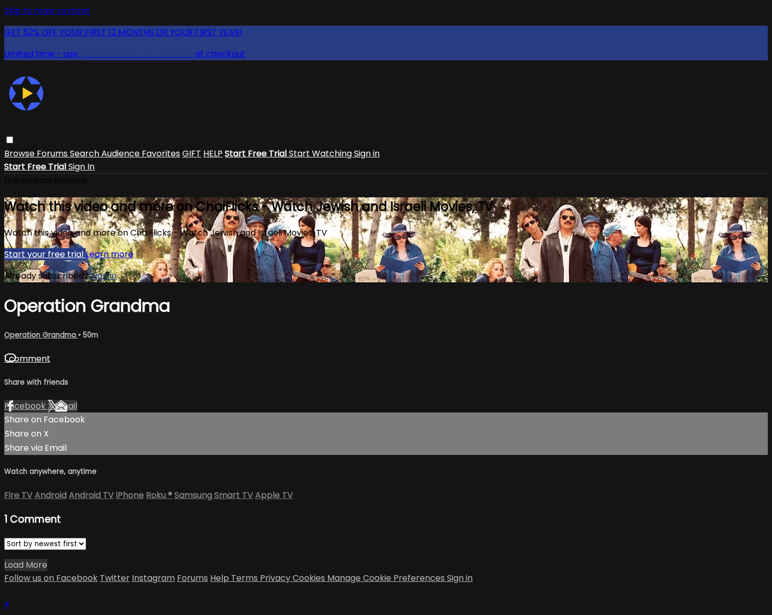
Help (220, 578)
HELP (213, 153)
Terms (245, 578)
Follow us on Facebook (51, 578)
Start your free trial (45, 254)
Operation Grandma (41, 335)
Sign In (81, 167)
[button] (9, 139)
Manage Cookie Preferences (387, 578)
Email (66, 406)
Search (85, 153)
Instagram (153, 578)
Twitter (115, 578)
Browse (20, 153)
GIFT (191, 153)
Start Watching (321, 153)
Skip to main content (47, 11)
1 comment (27, 359)
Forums (53, 153)
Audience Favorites (140, 153)
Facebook (26, 406)
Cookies (310, 578)
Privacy (276, 578)
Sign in (367, 153)
